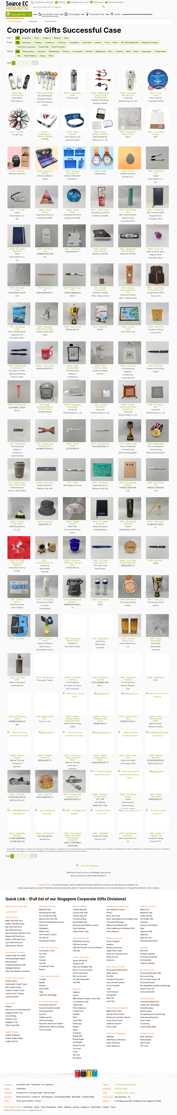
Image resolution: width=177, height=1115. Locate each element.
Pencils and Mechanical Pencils (51, 922)
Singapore (47, 38)
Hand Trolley (145, 1020)
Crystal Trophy (11, 981)
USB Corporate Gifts (81, 938)
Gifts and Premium (46, 1020)
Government (77, 51)
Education (42, 51)
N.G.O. (110, 51)
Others (51, 56)
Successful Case (14, 21)
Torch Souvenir (45, 1030)
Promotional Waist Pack (149, 1002)
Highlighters (44, 928)
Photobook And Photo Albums (118, 1017)
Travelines (77, 1033)
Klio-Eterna (77, 1058)
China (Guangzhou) (48, 1107)
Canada (106, 1107)
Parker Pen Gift (79, 1045)
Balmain (76, 1027)
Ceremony (62, 42)
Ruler (142, 928)
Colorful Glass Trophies (14, 993)
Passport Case (11, 1019)
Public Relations (30, 56)
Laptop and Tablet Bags (149, 1005)
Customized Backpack (149, 1017)
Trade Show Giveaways (26, 47)
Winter (115, 42)
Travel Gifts (9, 1003)
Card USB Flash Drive (13, 942)
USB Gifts (76, 951)
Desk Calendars (146, 1037)
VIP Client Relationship (130, 42)
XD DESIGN (77, 1042)
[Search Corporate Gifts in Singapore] (103, 7)
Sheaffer (76, 1014)
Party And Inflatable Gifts (82, 967)
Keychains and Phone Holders (51, 1024)
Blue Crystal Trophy (13, 987)
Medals (42, 982)
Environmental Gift (147, 992)
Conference (50, 42)
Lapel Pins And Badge (48, 995)
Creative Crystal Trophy (14, 990)
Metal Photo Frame (114, 1011)
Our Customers (51, 21)
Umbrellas (144, 948)
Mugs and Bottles (80, 906)
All (18, 38)
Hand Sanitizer (11, 962)
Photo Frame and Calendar (117, 1008)
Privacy (38, 1101)
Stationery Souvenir (148, 906)
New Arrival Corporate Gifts (16, 906)
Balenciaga (77, 1024)
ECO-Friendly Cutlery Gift (150, 979)
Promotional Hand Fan (48, 1005)
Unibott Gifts (77, 1005)
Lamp (109, 989)
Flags (41, 992)
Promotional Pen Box (47, 941)
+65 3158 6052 (121, 1085)
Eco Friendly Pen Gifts (48, 916)
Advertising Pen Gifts (47, 906)
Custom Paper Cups (81, 931)
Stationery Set (145, 938)
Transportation (160, 51)
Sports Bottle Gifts (80, 922)
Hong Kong (26, 38)
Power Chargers (113, 941)
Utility (19, 56)
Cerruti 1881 (77, 1020)
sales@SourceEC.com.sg (124, 1093)
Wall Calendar (145, 1040)
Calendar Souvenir (114, 1024)
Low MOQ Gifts (11, 912)
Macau (60, 1107)
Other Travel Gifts (12, 1025)
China (66, 38)
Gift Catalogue (47, 1097)
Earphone (110, 960)
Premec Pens (78, 1011)
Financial (65, 51)
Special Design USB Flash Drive (17, 933)
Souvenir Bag (10, 1016)
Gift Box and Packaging (116, 1033)
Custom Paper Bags (148, 1027)
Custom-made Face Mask (15, 955)
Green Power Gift (147, 989)
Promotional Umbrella (148, 957)
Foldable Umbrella (147, 954)
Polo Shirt (43, 954)
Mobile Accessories (114, 948)
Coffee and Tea (45, 1017)
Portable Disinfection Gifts (15, 965)
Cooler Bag (144, 1024)
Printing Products (147, 1033)
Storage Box (112, 995)
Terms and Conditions (25, 1101)
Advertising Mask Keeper (15, 959)
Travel (106, 42)
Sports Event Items (80, 973)
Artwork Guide (49, 1093)
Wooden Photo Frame (115, 1014)
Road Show (87, 42)
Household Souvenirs (115, 979)
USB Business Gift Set (14, 946)
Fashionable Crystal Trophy (16, 984)
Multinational (100, 51)
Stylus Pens (43, 925)
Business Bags (146, 1011)
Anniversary (26, 42)
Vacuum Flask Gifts (80, 913)
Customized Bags (147, 998)
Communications (28, 51)
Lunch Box (111, 1001)
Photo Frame (112, 1027)
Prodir (75, 1052)
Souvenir (42, 1014)
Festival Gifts (44, 47)
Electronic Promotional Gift (117, 954)
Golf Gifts (76, 982)
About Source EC (23, 1097)
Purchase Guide (36, 1093)
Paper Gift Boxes (113, 1043)
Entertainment (54, 51)
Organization (146, 51)
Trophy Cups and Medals (49, 976)
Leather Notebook (12, 1035)
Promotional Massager (115, 922)
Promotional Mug (79, 919)
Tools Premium (112, 992)
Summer (98, 42)
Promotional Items (46, 1011)
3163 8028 (132, 1085)
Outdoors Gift (78, 964)
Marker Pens (44, 931)
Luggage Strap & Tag (13, 1013)
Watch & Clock (112, 957)
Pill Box (109, 913)
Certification (21, 1089)
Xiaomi (75, 995)
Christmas (38, 42)
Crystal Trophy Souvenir (15, 978)
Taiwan (36, 38)
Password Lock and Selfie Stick (17, 1010)
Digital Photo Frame (114, 951)
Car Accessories (113, 986)
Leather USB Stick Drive (14, 924)
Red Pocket (145, 1043)
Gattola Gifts (77, 1036)
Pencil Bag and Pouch (149, 941)
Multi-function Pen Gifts (48, 919)
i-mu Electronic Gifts (80, 1002)
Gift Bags (110, 1037)
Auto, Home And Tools (115, 967)
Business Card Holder (148, 925)
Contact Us (35, 1097)
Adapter (8, 1006)
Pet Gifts (110, 976)
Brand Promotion (58, 47)
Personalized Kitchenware (117, 970)
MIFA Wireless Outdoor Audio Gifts (86, 998)
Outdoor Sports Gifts (81, 957)
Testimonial (32, 21)
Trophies (42, 979)
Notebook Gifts (146, 913)
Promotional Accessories (49, 1002)
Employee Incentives (150, 42)
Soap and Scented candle (49, 1008)
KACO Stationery (79, 1008)
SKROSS (76, 992)
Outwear (42, 960)
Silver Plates (44, 989)
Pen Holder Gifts (146, 919)
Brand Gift (77, 989)
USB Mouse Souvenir (81, 941)
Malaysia (57, 38)
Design (42, 56)
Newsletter (76, 1097)
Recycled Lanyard (147, 982)
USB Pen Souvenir (80, 944)
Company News (88, 1097)
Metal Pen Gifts (45, 910)
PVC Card (144, 1046)
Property (119, 51)
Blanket (42, 969)
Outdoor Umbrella (147, 963)
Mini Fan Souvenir (80, 976)
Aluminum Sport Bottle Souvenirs (85, 925)
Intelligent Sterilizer (12, 968)
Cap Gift (42, 963)
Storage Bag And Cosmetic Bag (152, 1014)
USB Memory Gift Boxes (116, 1040)
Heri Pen (76, 1055)
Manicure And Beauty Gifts (117, 925)
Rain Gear (144, 951)
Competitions (74, 42)
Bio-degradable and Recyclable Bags (155, 986)
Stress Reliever (113, 931)
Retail (128, 51)
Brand (136, 51)
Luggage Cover (11, 1022)
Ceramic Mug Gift (79, 916)
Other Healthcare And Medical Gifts (120, 928)
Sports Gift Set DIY (80, 960)
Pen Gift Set (44, 938)
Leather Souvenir (12, 1032)
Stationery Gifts (146, 931)
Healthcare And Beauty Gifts (118, 906)
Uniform (42, 957)
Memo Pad (144, 910)
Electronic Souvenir (114, 938)
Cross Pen (77, 1049)
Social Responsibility (62, 1097)
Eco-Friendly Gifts (147, 970)
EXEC (75, 1017)
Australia (76, 1107)
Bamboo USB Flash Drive (15, 939)
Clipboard (144, 935)
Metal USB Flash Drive (14, 921)
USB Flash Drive (11, 917)
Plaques (42, 986)
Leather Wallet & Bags (14, 1038)
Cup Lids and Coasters (116, 982)
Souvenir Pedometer (81, 979)
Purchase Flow (22, 1093)
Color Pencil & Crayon (48, 935)
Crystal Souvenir (11, 997)
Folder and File (146, 916)
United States (96, 1107)
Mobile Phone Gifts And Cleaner (52, 1027)
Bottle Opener (112, 973)
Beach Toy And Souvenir (83, 970)
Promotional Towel (46, 966)
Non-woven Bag (146, 976)
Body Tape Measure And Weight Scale (122, 919)
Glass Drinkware (79, 928)
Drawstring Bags (146, 1008)
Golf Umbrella (145, 960)
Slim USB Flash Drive (13, 930)
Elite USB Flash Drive (13, 927)
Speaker (110, 944)
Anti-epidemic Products (116, 910)
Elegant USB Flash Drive (14, 936)
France (113, 1107)
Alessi (75, 1030)
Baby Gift (110, 998)
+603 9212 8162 (121, 1089)
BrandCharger (78, 1039)
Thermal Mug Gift (79, 910)
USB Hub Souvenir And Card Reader (87, 948)
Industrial (88, 51)
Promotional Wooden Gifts (150, 973)
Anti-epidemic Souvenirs (15, 952)
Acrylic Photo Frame (114, 1020)
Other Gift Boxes (113, 1046)
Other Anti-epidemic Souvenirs (17, 971)
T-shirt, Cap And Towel (48, 948)
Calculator (144, 922)
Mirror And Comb (113, 916)
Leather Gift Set (11, 1041)
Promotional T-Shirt (46, 951)
